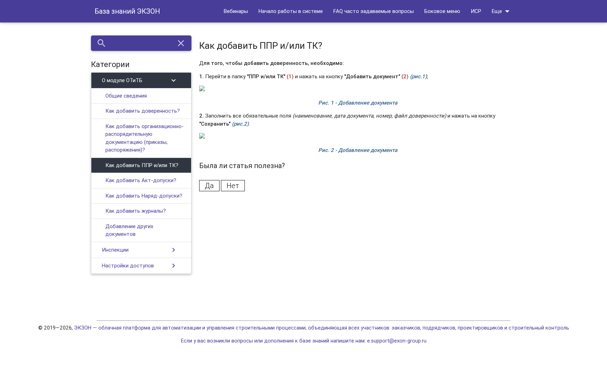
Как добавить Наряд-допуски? (143, 195)
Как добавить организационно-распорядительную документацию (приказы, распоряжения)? (144, 138)
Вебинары (236, 11)
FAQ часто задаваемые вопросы (373, 11)
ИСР (476, 11)
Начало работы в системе (291, 11)
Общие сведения (126, 95)
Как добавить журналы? (135, 210)
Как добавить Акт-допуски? (140, 180)
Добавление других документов (129, 230)
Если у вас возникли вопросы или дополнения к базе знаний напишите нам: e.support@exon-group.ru (303, 340)
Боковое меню (442, 11)
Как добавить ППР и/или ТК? (141, 165)
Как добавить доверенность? (142, 110)
